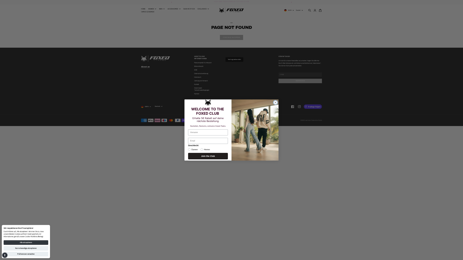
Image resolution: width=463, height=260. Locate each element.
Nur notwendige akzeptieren (26, 248)
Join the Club (208, 156)
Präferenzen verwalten (26, 254)
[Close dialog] (275, 102)
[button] (5, 255)
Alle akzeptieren (26, 242)
